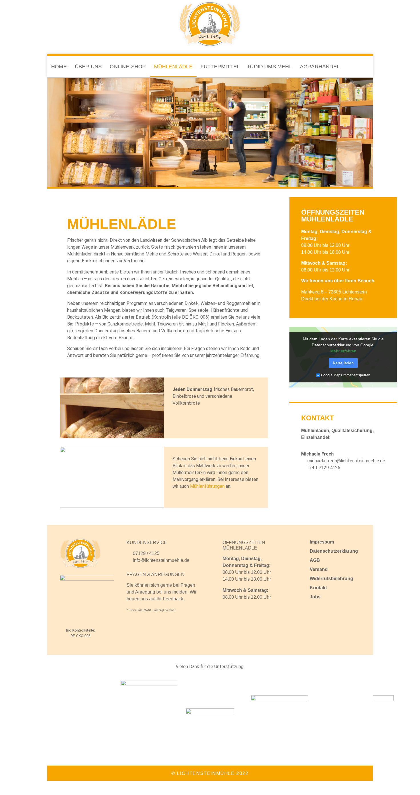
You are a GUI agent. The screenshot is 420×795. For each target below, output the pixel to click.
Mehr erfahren (343, 351)
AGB (315, 560)
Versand (319, 569)
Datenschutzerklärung (334, 551)
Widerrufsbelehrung (331, 578)
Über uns (88, 66)
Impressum (322, 542)
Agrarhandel (320, 66)
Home (59, 66)
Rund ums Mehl (270, 66)
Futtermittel (220, 66)
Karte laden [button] (343, 363)
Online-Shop (128, 66)
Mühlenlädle (173, 66)
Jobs (315, 596)
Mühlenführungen (207, 486)
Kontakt (318, 587)
